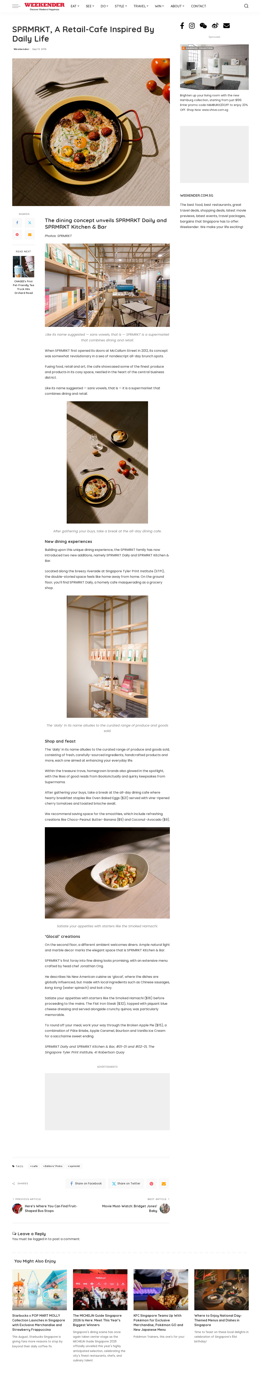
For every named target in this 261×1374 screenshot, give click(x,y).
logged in (40, 1239)
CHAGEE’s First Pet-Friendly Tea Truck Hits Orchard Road (23, 287)
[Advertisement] (107, 1101)
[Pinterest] (17, 234)
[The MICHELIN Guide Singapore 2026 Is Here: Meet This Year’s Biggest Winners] (100, 1289)
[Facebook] (17, 223)
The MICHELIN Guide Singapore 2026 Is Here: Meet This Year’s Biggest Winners (97, 1320)
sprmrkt (75, 1166)
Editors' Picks (53, 1166)
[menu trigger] (18, 6)
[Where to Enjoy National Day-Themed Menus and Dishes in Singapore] (221, 1289)
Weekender (21, 49)
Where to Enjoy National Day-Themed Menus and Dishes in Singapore (218, 1320)
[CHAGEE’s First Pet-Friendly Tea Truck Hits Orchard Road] (23, 266)
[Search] (246, 6)
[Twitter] (30, 223)
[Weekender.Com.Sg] (44, 6)
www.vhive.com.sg (215, 110)
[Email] (30, 234)
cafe (35, 1166)
